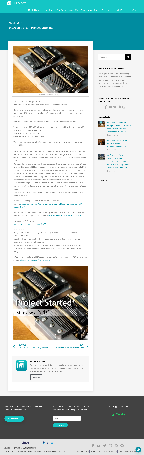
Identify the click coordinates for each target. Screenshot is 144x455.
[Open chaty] (138, 449)
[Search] (128, 57)
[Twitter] (114, 107)
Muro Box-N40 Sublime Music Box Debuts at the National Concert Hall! (117, 143)
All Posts (36, 377)
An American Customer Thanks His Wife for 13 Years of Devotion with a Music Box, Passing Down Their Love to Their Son (118, 161)
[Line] (123, 107)
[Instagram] (119, 107)
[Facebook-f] (105, 107)
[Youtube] (110, 107)
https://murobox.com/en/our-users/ (35, 260)
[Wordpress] (116, 445)
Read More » (112, 135)
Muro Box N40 (15, 23)
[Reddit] (122, 445)
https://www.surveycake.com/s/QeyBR (30, 224)
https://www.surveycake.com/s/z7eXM (64, 215)
